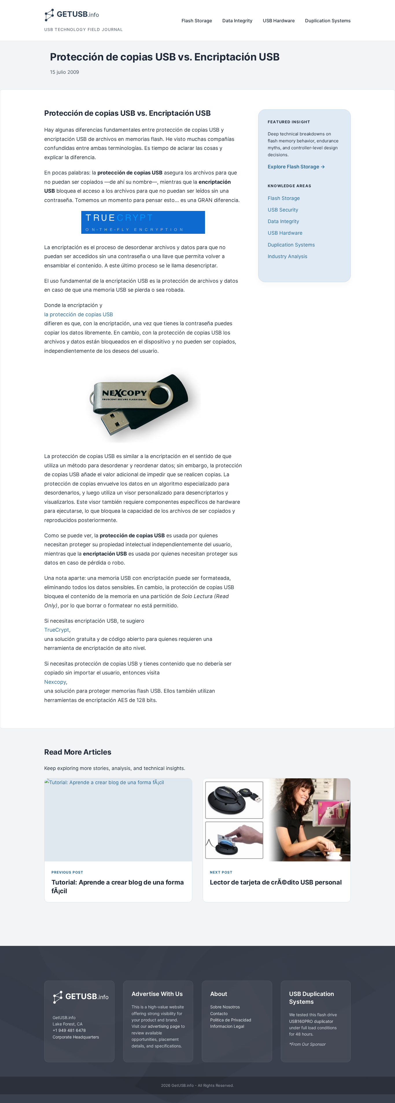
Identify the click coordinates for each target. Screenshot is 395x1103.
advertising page (164, 1026)
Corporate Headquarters (76, 1036)
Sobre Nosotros (225, 1006)
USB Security (283, 210)
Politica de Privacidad (230, 1019)
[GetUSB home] (79, 997)
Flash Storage (197, 20)
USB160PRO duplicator (311, 1021)
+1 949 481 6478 (69, 1030)
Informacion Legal (227, 1026)
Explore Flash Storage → (296, 167)
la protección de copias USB (78, 314)
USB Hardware (279, 20)
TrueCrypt (56, 630)
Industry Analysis (287, 256)
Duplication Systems (328, 20)
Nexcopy (55, 682)
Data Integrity (237, 20)
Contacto (219, 1013)
